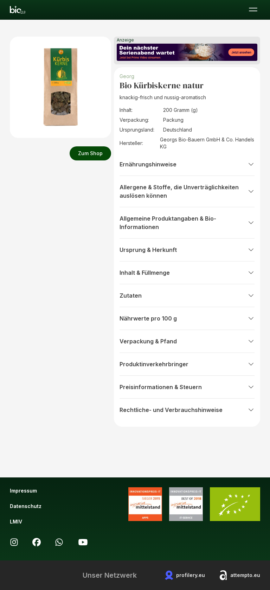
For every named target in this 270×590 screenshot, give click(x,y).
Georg (127, 76)
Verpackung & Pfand (148, 341)
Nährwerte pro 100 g (148, 318)
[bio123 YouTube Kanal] (83, 542)
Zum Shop (90, 153)
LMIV (16, 522)
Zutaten (131, 295)
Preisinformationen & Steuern (161, 387)
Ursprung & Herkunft (148, 249)
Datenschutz (25, 506)
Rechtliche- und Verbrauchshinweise (171, 409)
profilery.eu (190, 575)
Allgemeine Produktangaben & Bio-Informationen (168, 222)
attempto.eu (245, 575)
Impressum (23, 491)
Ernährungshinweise (148, 164)
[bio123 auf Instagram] (14, 542)
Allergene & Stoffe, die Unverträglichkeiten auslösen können (179, 191)
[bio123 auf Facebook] (36, 542)
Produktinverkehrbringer (154, 364)
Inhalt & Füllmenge (145, 272)
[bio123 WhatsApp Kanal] (59, 542)
